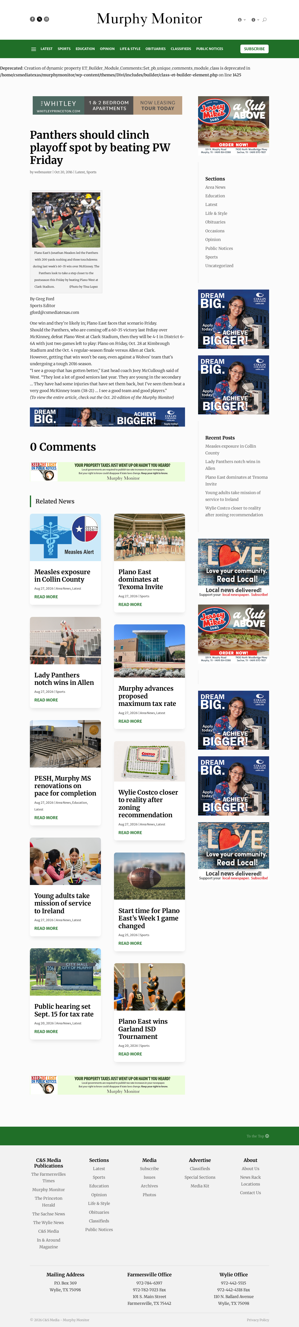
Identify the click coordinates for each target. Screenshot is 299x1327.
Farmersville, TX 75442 (149, 1303)
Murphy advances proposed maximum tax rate (147, 696)
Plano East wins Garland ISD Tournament (143, 1028)
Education (85, 49)
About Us (250, 1168)
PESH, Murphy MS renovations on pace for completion (65, 785)
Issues (149, 1177)
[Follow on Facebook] (32, 19)
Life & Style (130, 49)
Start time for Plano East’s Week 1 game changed (149, 918)
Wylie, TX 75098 (65, 1289)
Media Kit (200, 1186)
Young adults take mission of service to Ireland (62, 903)
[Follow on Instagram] (46, 19)
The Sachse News (48, 1214)
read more (46, 596)
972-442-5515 (233, 1283)
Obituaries (156, 49)
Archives (149, 1186)
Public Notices (209, 49)
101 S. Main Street (149, 1296)
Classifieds (181, 49)
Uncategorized (219, 265)
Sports (64, 49)
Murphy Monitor (48, 1189)
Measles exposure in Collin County (62, 575)
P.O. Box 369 (65, 1283)
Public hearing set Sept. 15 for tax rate (64, 1010)
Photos (149, 1194)
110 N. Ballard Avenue (234, 1296)
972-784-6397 (149, 1283)
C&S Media (48, 1231)
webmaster (43, 172)
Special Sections (200, 1177)
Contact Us (250, 1192)
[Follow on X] (39, 19)
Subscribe (254, 48)
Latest (47, 49)
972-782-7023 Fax (149, 1289)
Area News (63, 589)
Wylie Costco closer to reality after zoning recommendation (148, 803)
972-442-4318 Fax (233, 1289)
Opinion (107, 49)
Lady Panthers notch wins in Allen (64, 679)
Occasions (214, 231)
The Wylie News (48, 1222)
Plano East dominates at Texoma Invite (140, 579)
